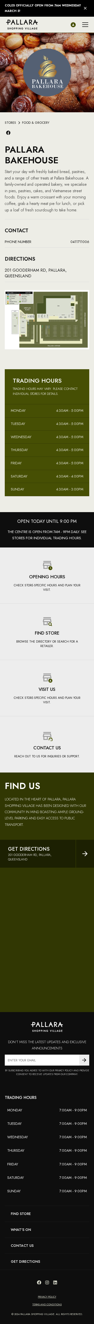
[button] (84, 25)
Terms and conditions (47, 1304)
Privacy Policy (47, 1297)
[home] (22, 25)
